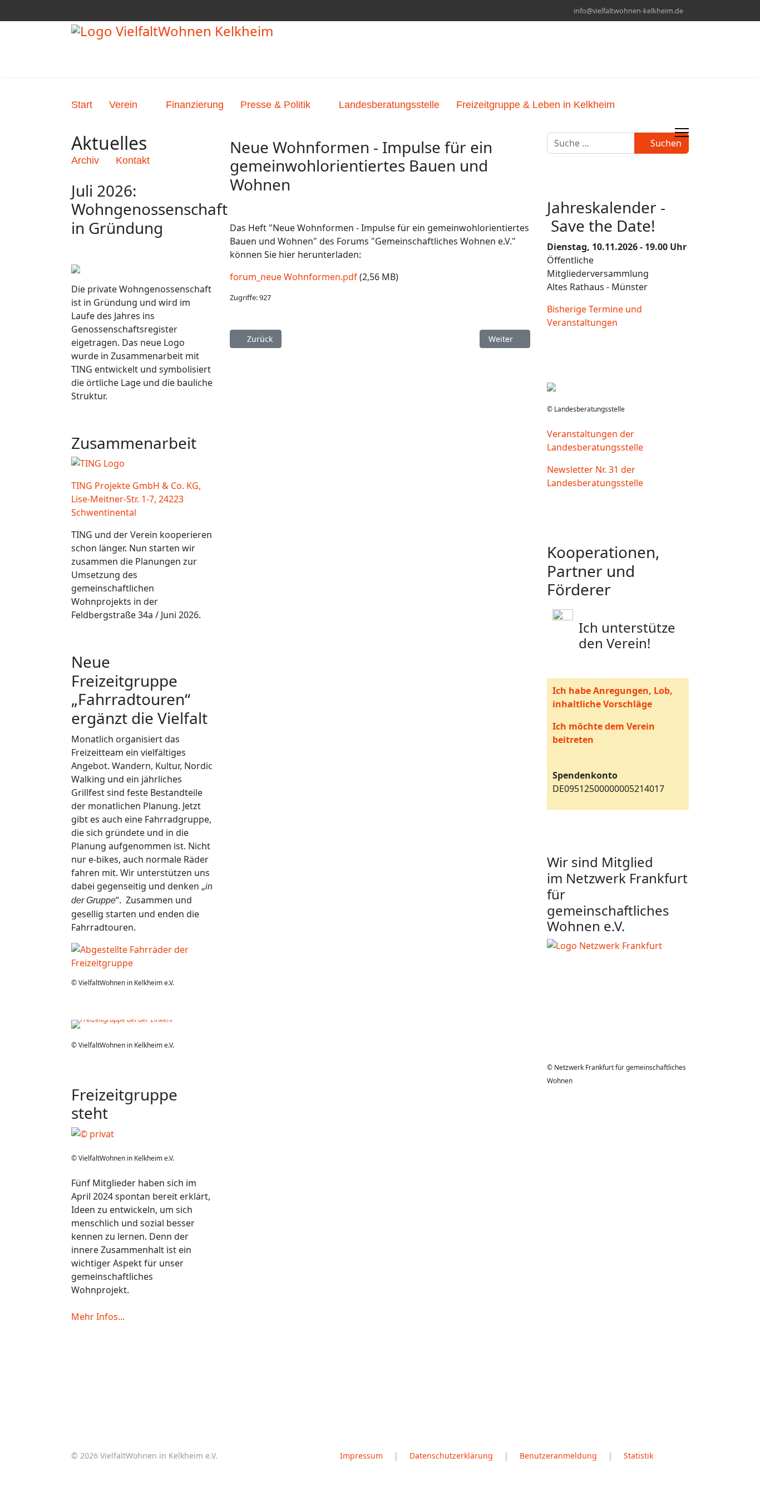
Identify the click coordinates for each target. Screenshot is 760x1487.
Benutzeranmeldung (558, 1455)
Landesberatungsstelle (389, 104)
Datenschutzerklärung (451, 1455)
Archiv (85, 160)
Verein (123, 104)
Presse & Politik (275, 104)
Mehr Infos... (98, 1316)
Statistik (638, 1455)
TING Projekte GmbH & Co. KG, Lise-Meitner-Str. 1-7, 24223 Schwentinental (136, 499)
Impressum (361, 1455)
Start (81, 104)
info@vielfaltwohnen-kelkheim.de (628, 11)
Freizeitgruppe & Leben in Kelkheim (535, 104)
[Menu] (682, 132)
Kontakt (133, 160)
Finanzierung (195, 104)
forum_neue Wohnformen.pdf (293, 277)
